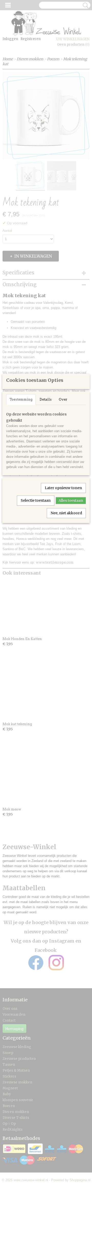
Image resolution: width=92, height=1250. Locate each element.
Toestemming (20, 399)
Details (46, 399)
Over (63, 399)
